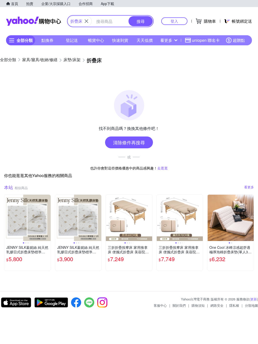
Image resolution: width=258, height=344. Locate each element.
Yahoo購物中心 (33, 21)
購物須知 (198, 305)
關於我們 (179, 305)
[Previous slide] (7, 218)
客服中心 (160, 305)
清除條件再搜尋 (129, 142)
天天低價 (145, 40)
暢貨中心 (96, 40)
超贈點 (239, 40)
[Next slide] (47, 218)
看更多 (166, 40)
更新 (253, 299)
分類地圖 (251, 305)
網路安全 (216, 305)
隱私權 (234, 305)
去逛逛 (162, 167)
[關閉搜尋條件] (86, 21)
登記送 (72, 40)
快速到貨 (120, 40)
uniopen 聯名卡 (206, 40)
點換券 (47, 40)
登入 (174, 21)
